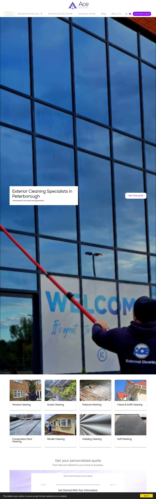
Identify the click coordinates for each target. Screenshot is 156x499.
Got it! (146, 495)
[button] (30, 14)
